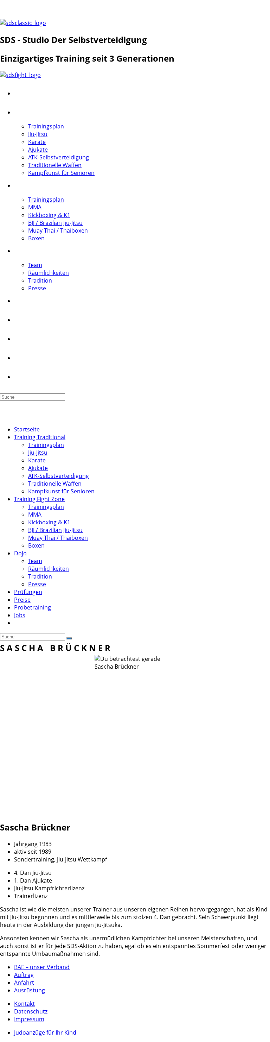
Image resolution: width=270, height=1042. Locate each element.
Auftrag (24, 975)
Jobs (19, 615)
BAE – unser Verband (42, 967)
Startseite (27, 429)
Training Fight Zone (39, 499)
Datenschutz (30, 1011)
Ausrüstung (29, 990)
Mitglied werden (21, 9)
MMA (34, 514)
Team (35, 561)
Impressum (29, 1019)
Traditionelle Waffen (55, 483)
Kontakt (58, 9)
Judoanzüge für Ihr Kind (45, 1032)
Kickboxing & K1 (49, 522)
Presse (37, 584)
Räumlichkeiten (48, 569)
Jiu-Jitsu (37, 452)
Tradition (40, 576)
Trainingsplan (46, 445)
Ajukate (38, 468)
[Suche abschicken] (69, 638)
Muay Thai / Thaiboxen (58, 538)
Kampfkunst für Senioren (61, 491)
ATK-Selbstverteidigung (58, 476)
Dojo (20, 553)
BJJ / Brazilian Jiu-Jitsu (55, 530)
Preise (22, 600)
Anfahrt (24, 982)
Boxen (36, 545)
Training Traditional (39, 437)
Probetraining (32, 607)
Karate (37, 460)
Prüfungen (28, 592)
